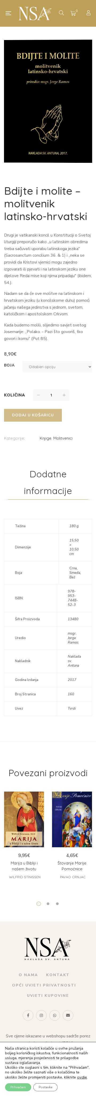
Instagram (41, 1015)
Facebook (28, 1015)
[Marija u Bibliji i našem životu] (24, 819)
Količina (14, 395)
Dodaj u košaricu (33, 415)
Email (68, 1015)
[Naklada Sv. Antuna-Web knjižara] (35, 13)
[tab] (48, 483)
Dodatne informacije (48, 482)
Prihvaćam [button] (18, 1087)
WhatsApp (54, 1015)
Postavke (45, 1087)
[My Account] (89, 13)
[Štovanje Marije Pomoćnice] (72, 819)
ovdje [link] (82, 1077)
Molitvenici (63, 438)
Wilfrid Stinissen (25, 877)
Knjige (45, 438)
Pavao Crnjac (73, 877)
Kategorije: (14, 438)
